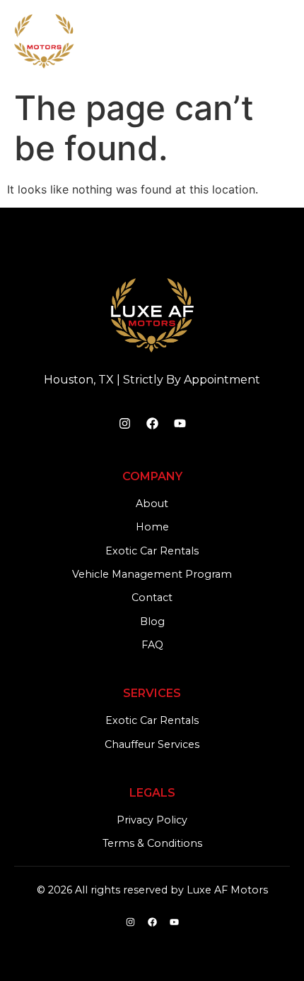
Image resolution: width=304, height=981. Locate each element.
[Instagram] (124, 424)
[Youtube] (180, 424)
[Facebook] (152, 424)
